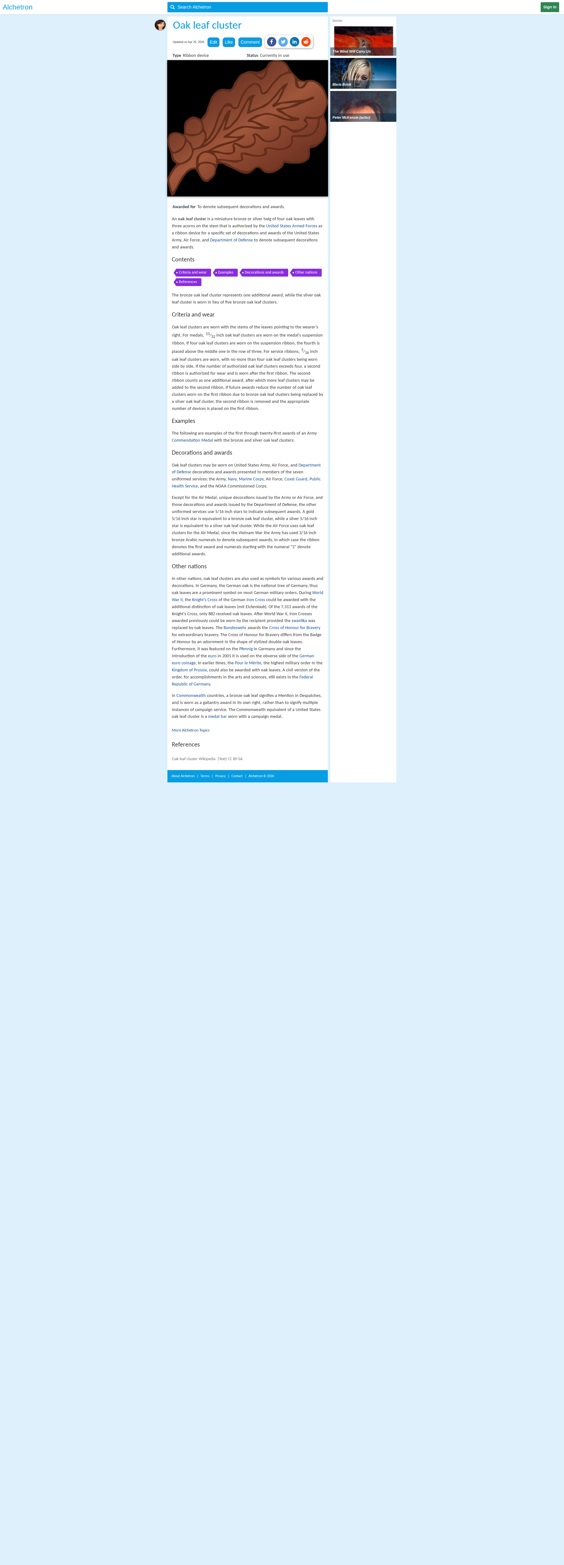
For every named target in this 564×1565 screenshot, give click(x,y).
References (188, 282)
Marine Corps (251, 479)
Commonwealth (191, 696)
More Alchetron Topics (191, 730)
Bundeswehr (235, 628)
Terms (204, 776)
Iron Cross (256, 600)
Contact (237, 776)
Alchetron (18, 7)
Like (229, 42)
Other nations (306, 272)
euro (212, 656)
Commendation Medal (192, 440)
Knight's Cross (204, 600)
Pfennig (246, 649)
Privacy (220, 776)
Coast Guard (295, 479)
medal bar (217, 717)
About (183, 776)
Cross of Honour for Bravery (294, 628)
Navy (232, 479)
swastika (299, 621)
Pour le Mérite (248, 663)
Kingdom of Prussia (189, 670)
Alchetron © (261, 776)
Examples (225, 272)
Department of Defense (231, 240)
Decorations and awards (264, 272)
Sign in (550, 7)
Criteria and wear (193, 272)
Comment (250, 42)
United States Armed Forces (291, 226)
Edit (213, 42)
